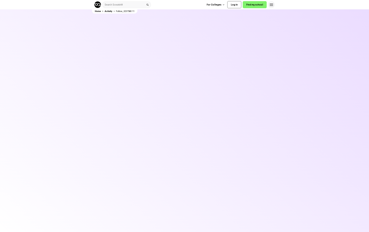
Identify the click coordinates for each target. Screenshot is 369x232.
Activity (108, 11)
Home (98, 11)
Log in (234, 4)
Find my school (254, 4)
